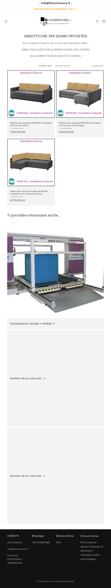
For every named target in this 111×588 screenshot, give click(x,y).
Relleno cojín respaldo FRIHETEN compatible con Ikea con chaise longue (80, 124)
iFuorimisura (49, 581)
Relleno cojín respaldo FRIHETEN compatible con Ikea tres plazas (31, 124)
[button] (6, 21)
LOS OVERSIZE (14, 542)
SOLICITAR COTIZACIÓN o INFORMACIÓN (15, 559)
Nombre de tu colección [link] (26, 378)
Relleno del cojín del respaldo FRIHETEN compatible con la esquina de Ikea (28, 192)
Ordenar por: (45, 65)
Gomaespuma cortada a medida (31, 323)
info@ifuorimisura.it (17, 549)
